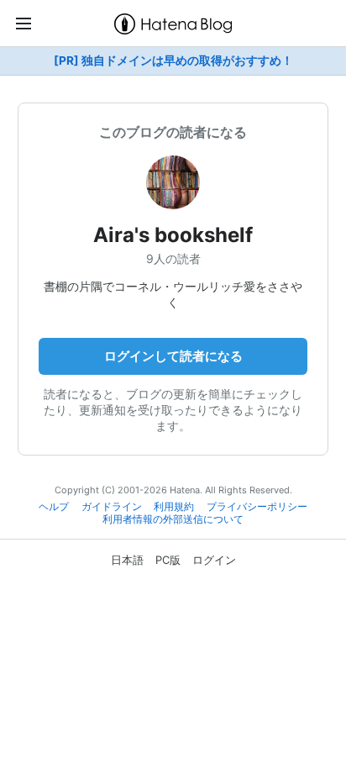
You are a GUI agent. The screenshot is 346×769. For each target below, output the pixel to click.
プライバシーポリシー (257, 507)
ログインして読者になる (173, 356)
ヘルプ (54, 507)
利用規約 (174, 507)
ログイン (214, 559)
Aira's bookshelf (173, 235)
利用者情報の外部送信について (173, 519)
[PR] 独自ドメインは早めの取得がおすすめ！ (173, 60)
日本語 (127, 559)
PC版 (168, 559)
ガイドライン (111, 507)
